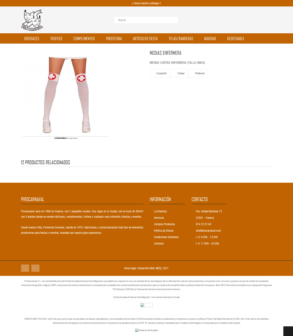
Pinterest (199, 73)
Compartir (161, 73)
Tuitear (181, 73)
